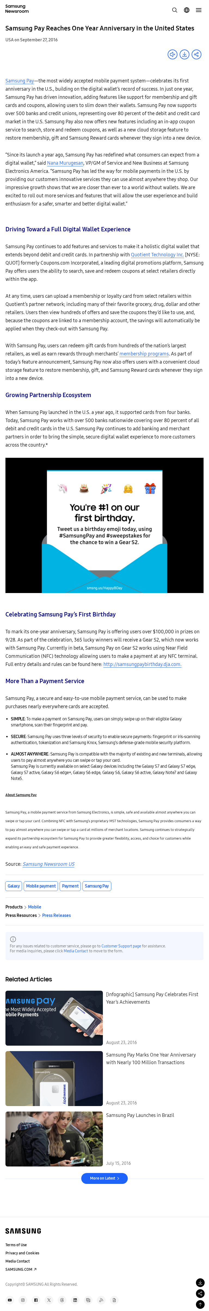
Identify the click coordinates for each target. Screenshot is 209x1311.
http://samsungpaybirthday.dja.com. (142, 664)
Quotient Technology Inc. (157, 255)
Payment (70, 886)
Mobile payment (41, 886)
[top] (200, 1304)
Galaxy (14, 886)
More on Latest (102, 1178)
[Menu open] (199, 10)
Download (184, 54)
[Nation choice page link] (187, 10)
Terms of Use (16, 1245)
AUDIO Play (172, 54)
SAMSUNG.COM (18, 1269)
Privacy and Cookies (22, 1253)
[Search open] (175, 10)
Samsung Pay (19, 81)
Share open (196, 54)
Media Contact (76, 951)
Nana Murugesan (65, 163)
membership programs (144, 354)
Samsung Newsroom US (48, 864)
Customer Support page (121, 946)
